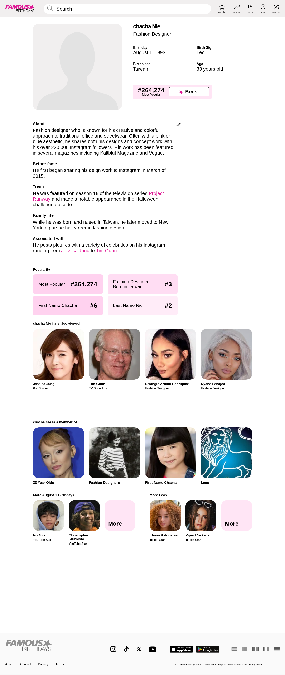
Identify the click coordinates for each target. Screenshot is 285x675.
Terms (59, 664)
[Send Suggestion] (179, 125)
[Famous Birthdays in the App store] (181, 649)
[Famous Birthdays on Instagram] (113, 649)
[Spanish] (234, 649)
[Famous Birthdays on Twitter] (139, 649)
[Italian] (266, 649)
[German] (277, 649)
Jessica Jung (75, 250)
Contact (25, 664)
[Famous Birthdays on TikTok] (126, 649)
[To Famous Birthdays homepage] (20, 8)
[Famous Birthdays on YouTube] (153, 649)
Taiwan (140, 69)
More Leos (158, 495)
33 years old (210, 69)
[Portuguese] (245, 649)
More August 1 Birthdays (53, 495)
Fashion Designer (152, 34)
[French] (255, 649)
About (9, 664)
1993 (160, 52)
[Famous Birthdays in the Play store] (208, 649)
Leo (201, 52)
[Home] (49, 646)
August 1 (142, 52)
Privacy (43, 664)
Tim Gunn (106, 250)
